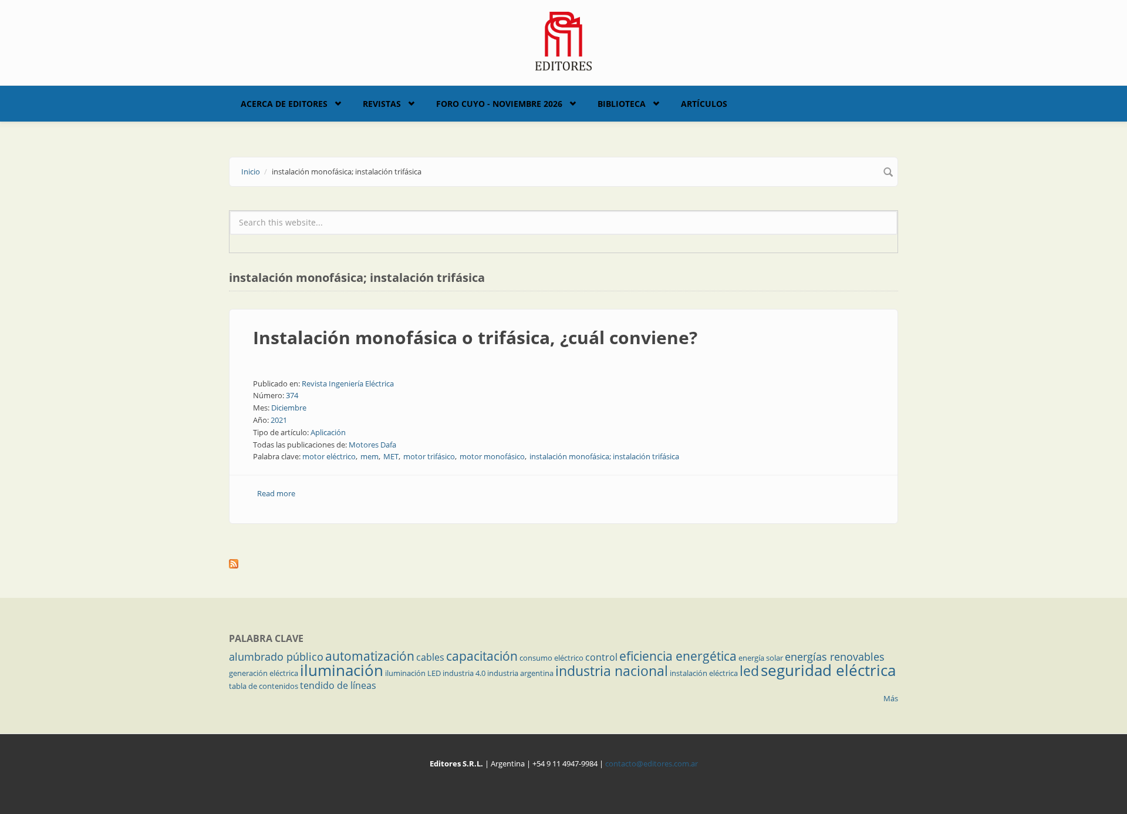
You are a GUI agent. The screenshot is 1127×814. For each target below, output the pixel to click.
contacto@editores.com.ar (651, 763)
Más (890, 698)
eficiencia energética (678, 656)
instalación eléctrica (704, 673)
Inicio (250, 171)
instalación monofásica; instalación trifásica (604, 456)
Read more (276, 493)
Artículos (704, 103)
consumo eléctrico (551, 657)
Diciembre (288, 407)
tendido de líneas (338, 685)
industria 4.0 (464, 673)
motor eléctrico (329, 456)
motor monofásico (492, 456)
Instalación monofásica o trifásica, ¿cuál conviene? (475, 337)
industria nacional (611, 670)
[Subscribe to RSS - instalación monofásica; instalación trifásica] (563, 564)
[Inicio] (563, 40)
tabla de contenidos (263, 686)
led (749, 670)
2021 (279, 420)
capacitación (482, 656)
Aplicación (328, 432)
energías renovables (835, 657)
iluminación (341, 670)
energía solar (760, 657)
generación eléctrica (263, 673)
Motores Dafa (372, 444)
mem (369, 456)
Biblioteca (622, 103)
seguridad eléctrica (828, 670)
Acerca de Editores (284, 103)
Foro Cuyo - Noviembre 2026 (499, 103)
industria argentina (520, 673)
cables (430, 657)
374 (292, 395)
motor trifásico (429, 456)
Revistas (382, 103)
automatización (369, 656)
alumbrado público (276, 657)
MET (391, 456)
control (601, 657)
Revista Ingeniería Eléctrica (348, 383)
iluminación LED (413, 673)
